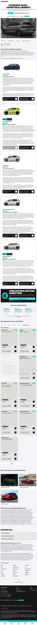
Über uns (17, 587)
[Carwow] (4, 1)
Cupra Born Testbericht (9, 168)
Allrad (2, 567)
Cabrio (2, 570)
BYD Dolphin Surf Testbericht (10, 124)
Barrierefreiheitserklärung (24, 605)
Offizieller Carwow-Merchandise (20, 591)
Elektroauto (3, 574)
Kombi (14, 574)
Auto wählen (10, 13)
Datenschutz (18, 605)
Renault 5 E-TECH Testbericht (10, 259)
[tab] (3, 40)
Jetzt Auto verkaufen (22, 298)
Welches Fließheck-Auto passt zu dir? (22, 13)
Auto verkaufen (11, 300)
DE (2, 608)
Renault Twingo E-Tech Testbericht (11, 212)
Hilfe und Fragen (4, 587)
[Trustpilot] (24, 16)
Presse (31, 587)
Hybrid (14, 570)
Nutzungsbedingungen (4, 605)
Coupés (18, 40)
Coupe (2, 572)
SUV (25, 567)
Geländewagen (15, 567)
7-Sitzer (2, 565)
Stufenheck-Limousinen (26, 40)
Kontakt (17, 588)
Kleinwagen (3, 40)
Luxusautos (27, 565)
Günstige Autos (11, 40)
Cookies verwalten (10, 605)
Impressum (30, 605)
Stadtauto (27, 572)
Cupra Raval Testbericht (9, 76)
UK (5, 608)
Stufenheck (27, 574)
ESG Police (14, 605)
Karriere (31, 588)
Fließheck (14, 565)
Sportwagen (27, 570)
